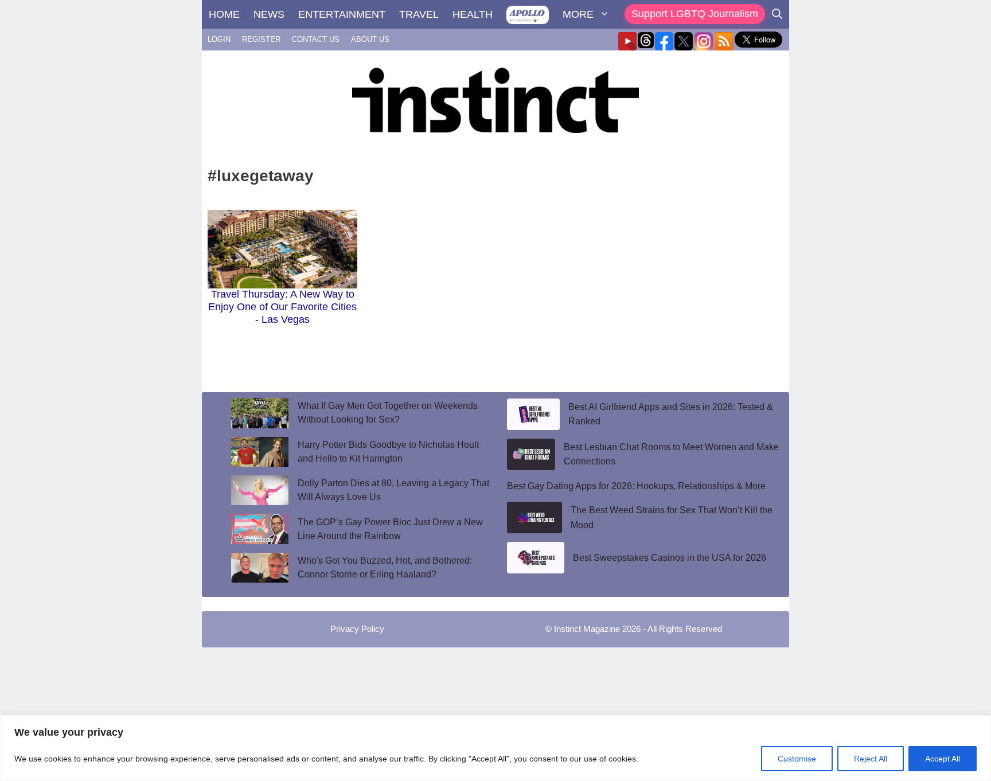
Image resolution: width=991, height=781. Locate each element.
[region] (495, 748)
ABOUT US (370, 39)
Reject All (870, 758)
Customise (797, 758)
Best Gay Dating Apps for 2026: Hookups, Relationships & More (636, 486)
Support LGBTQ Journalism (694, 13)
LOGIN (219, 39)
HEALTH (472, 14)
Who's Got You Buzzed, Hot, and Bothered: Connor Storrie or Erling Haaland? (385, 567)
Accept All (942, 758)
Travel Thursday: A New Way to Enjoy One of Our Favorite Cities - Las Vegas (282, 306)
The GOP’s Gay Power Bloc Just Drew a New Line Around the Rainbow (390, 529)
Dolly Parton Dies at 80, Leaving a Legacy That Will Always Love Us (393, 490)
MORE (578, 14)
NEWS (268, 14)
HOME (224, 14)
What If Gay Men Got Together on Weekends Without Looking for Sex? (388, 412)
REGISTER (261, 39)
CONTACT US (316, 39)
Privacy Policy (357, 629)
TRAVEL (419, 14)
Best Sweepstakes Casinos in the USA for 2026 (669, 558)
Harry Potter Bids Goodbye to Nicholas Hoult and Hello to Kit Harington (388, 451)
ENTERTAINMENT (341, 14)
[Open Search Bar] (777, 14)
